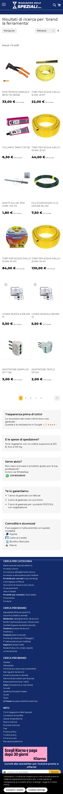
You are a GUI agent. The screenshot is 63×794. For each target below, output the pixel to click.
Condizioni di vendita (13, 715)
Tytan (5, 698)
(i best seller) (19, 594)
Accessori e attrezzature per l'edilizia (20, 575)
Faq (5, 728)
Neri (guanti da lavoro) (13, 672)
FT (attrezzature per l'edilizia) (17, 641)
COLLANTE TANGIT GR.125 (16, 147)
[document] (32, 783)
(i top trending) (20, 578)
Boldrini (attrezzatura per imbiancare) (21, 622)
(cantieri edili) (13, 644)
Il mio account (10, 738)
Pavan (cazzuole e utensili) (15, 675)
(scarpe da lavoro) (16, 628)
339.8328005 (17, 475)
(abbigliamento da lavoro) (20, 619)
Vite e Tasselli (9, 591)
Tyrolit (6, 694)
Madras (6, 662)
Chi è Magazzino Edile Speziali (17, 712)
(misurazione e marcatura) (18, 685)
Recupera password (12, 741)
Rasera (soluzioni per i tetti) (16, 681)
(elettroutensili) (14, 635)
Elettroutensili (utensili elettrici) (17, 565)
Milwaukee (8, 665)
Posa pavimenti (10, 588)
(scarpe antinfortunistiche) (20, 701)
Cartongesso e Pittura (13, 581)
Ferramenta (9, 598)
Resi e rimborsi (10, 722)
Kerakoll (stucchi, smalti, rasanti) (18, 648)
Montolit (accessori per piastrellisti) (19, 668)
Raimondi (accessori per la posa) (18, 678)
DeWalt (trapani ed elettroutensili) (19, 625)
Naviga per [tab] (9, 30)
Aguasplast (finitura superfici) (16, 612)
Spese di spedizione (13, 718)
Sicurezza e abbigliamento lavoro (19, 572)
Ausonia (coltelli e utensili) (15, 615)
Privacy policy (9, 731)
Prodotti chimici (10, 569)
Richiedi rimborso (11, 725)
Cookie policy (9, 735)
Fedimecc (8, 631)
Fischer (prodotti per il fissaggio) (18, 638)
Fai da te (7, 601)
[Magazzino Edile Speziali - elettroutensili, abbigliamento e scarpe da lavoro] (27, 5)
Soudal (6, 688)
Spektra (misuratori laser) (15, 691)
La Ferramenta (10, 651)
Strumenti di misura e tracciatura (18, 585)
